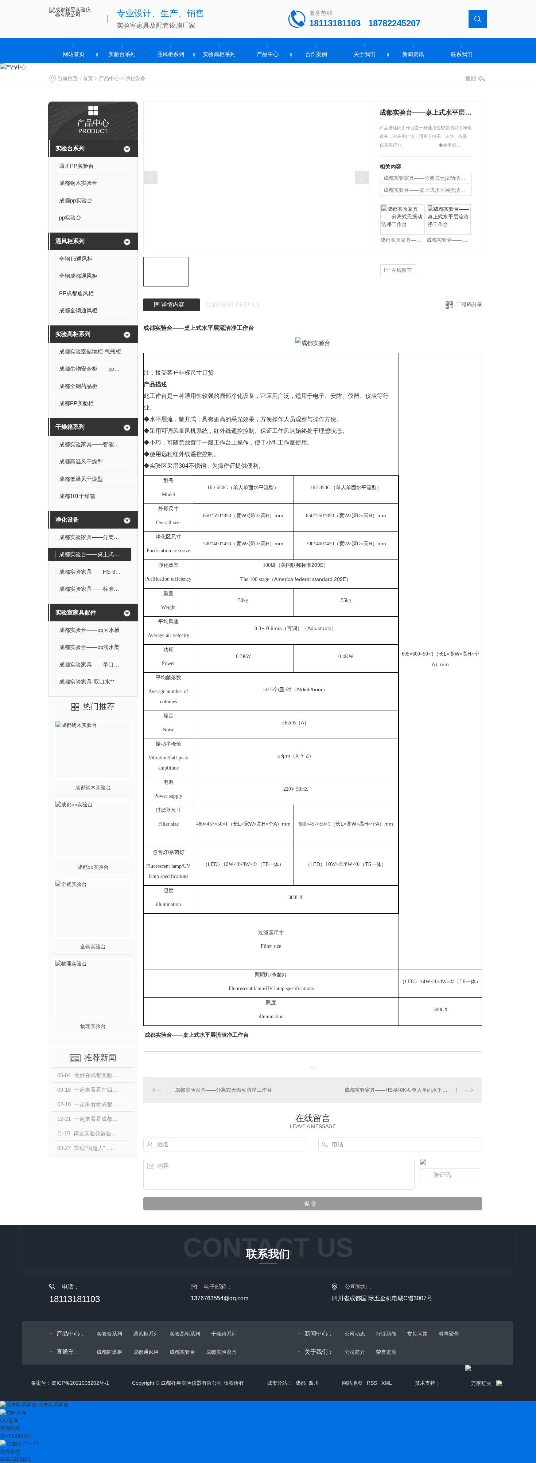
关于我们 (365, 54)
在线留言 (401, 270)
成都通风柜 (146, 1352)
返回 (470, 78)
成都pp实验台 (93, 867)
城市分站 (277, 1383)
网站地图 (352, 1383)
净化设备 (135, 78)
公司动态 (355, 1334)
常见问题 (417, 1334)
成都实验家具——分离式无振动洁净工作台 (428, 178)
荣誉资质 (386, 1352)
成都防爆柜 (109, 1352)
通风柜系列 (170, 54)
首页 (88, 78)
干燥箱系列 (70, 427)
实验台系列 (122, 54)
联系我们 (462, 54)
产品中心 (268, 54)
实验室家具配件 (75, 612)
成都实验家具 (221, 1352)
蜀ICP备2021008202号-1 (80, 1383)
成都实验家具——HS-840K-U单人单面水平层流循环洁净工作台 (409, 1090)
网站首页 (74, 54)
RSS (372, 1383)
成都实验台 (182, 1352)
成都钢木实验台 (93, 787)
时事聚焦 (449, 1334)
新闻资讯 (413, 54)
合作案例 (316, 54)
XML (386, 1383)
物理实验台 (93, 1026)
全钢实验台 (93, 946)
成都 (300, 1383)
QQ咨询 (9, 1420)
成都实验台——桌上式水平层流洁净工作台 (428, 190)
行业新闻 (386, 1334)
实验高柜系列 (219, 54)
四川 (313, 1383)
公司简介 (355, 1352)
